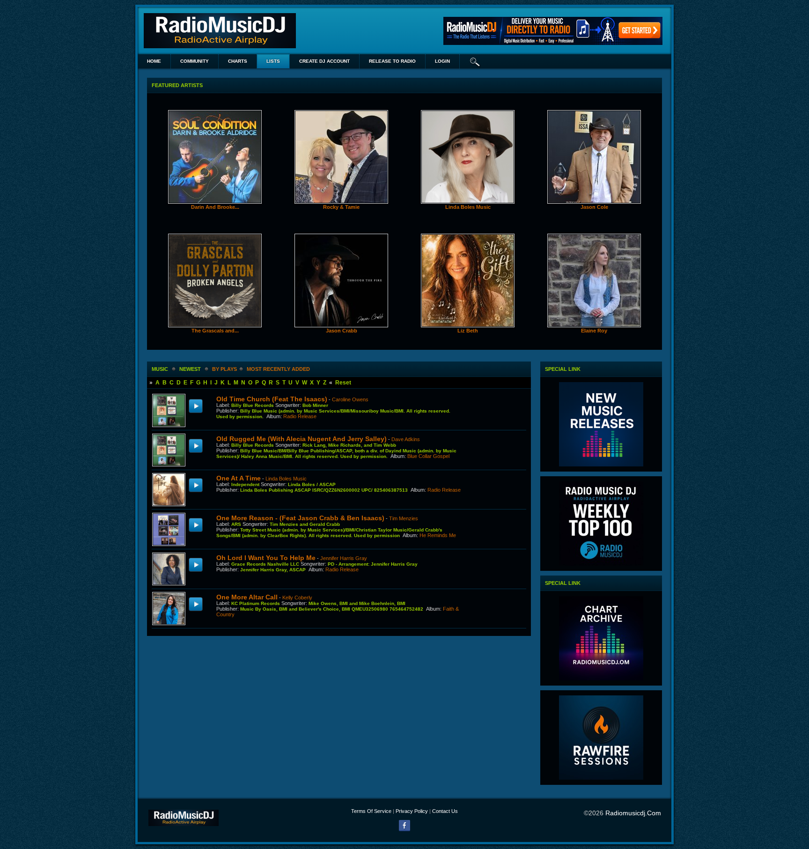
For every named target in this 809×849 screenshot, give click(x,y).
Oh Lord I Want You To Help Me (266, 557)
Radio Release (299, 416)
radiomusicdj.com (633, 813)
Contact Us (445, 811)
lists (273, 61)
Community (194, 61)
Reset (343, 382)
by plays (224, 369)
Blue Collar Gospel (428, 456)
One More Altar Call (247, 597)
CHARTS (237, 61)
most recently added (278, 369)
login (442, 61)
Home (154, 61)
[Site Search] (475, 61)
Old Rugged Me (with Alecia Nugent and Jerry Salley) (301, 439)
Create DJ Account (324, 61)
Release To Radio (392, 61)
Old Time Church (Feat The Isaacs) (271, 399)
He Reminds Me (437, 535)
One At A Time (238, 478)
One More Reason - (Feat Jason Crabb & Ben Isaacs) (300, 518)
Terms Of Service (371, 811)
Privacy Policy (412, 811)
